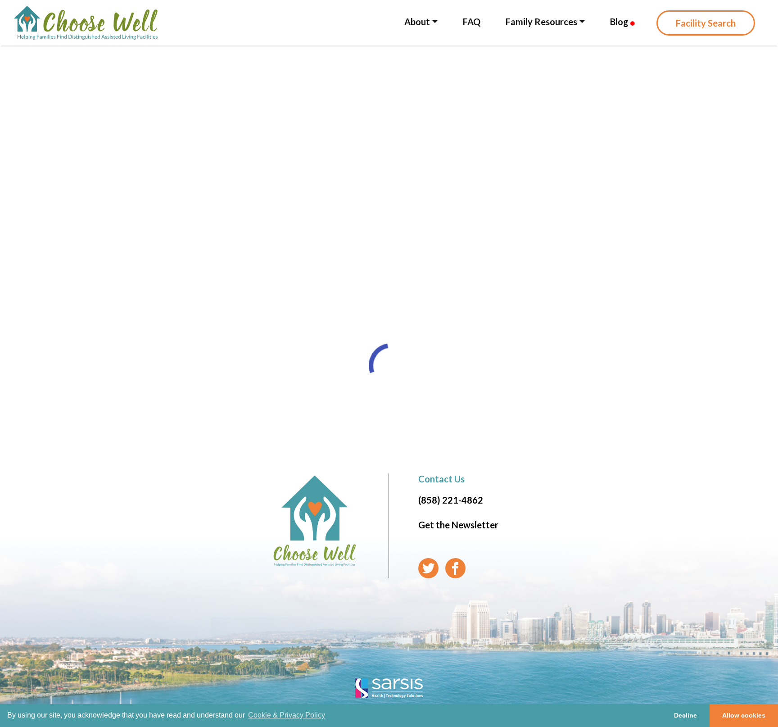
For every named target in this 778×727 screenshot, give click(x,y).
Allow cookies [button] (743, 715)
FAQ (471, 21)
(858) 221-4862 (450, 500)
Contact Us (441, 478)
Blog (620, 21)
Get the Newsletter (458, 524)
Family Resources (541, 21)
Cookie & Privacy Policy (286, 715)
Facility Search (706, 23)
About (417, 21)
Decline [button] (685, 715)
